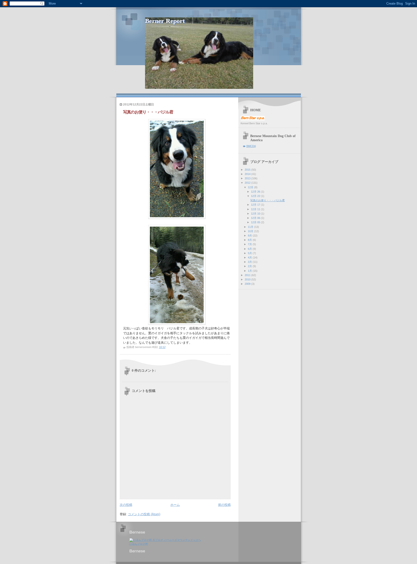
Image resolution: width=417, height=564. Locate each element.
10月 (251, 231)
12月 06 (256, 217)
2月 (250, 266)
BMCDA (251, 146)
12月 (251, 187)
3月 (250, 261)
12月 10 (256, 213)
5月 (250, 253)
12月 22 (256, 196)
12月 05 (256, 222)
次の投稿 (126, 505)
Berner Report (165, 20)
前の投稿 (224, 505)
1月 (250, 270)
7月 (250, 244)
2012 (248, 182)
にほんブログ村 (138, 543)
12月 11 (256, 209)
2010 (248, 279)
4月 (250, 257)
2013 (248, 178)
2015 (248, 169)
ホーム (175, 505)
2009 (248, 283)
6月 (250, 248)
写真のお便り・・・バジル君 (267, 200)
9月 (250, 235)
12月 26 (256, 191)
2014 (248, 174)
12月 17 (256, 204)
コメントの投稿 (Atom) (144, 514)
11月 (251, 226)
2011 (248, 275)
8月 (250, 239)
